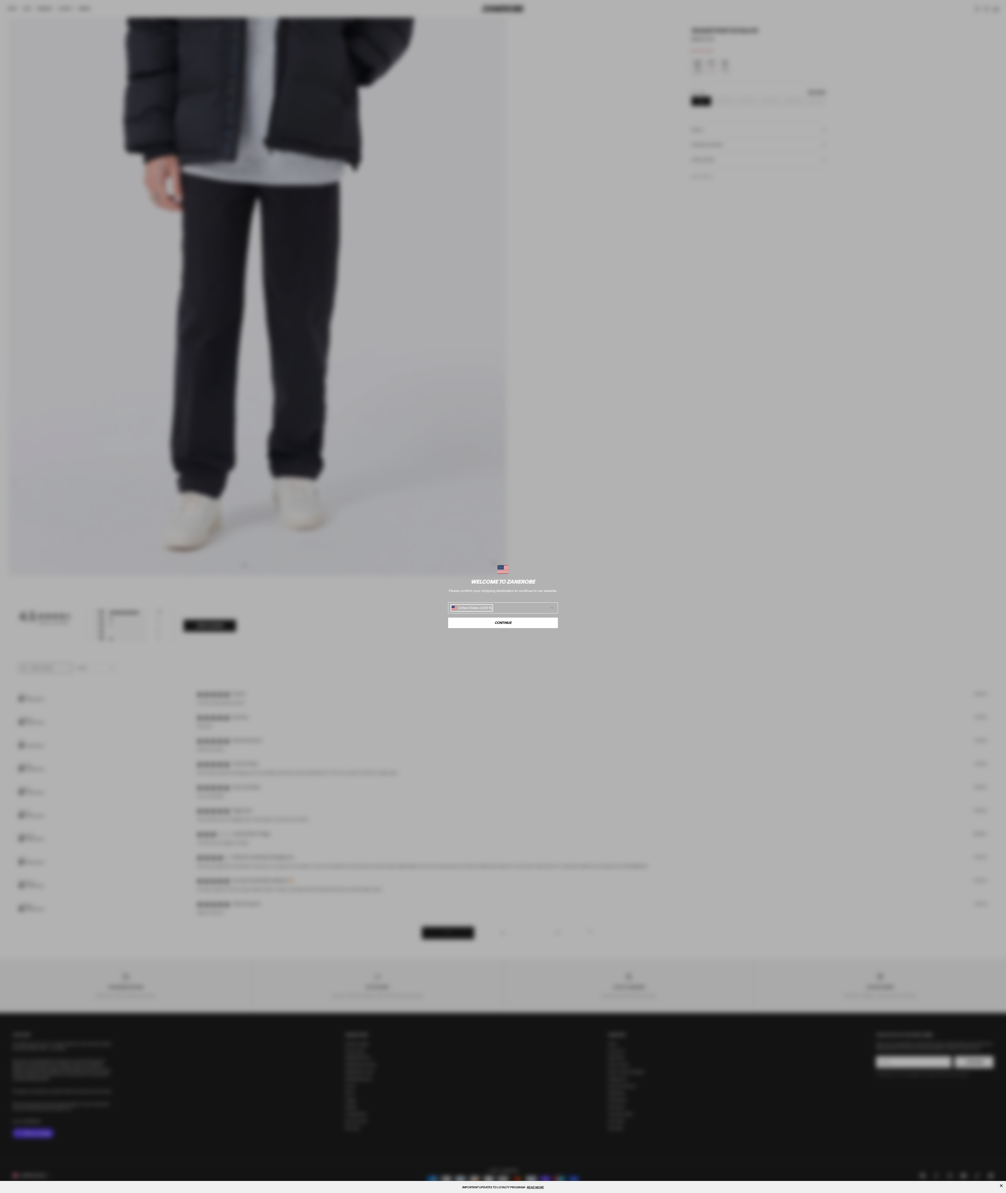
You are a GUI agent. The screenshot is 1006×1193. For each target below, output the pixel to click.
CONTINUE (503, 622)
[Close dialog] (1001, 1185)
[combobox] (472, 608)
